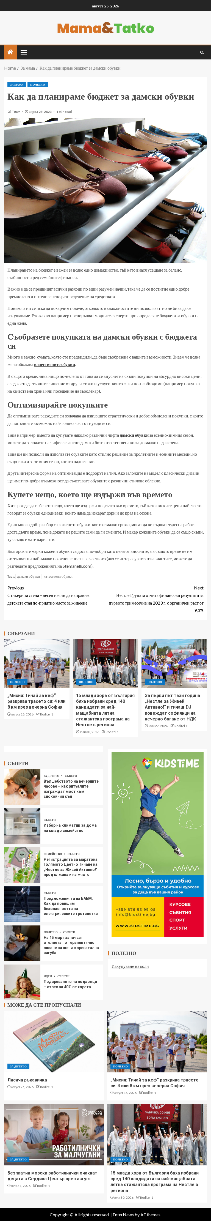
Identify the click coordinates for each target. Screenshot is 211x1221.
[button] (23, 52)
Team (16, 112)
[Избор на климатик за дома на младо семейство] (22, 826)
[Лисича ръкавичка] (54, 1041)
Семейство (53, 854)
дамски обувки (28, 576)
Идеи (48, 976)
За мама (16, 84)
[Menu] (23, 52)
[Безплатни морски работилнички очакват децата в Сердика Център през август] (54, 1134)
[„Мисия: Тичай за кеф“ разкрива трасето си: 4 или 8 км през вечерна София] (37, 663)
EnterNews (123, 1214)
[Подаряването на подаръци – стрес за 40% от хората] (22, 982)
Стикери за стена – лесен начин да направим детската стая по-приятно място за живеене (48, 595)
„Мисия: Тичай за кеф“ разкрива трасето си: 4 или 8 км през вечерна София (36, 701)
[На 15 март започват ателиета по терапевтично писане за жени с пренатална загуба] (22, 943)
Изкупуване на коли (130, 966)
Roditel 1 (46, 714)
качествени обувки (58, 576)
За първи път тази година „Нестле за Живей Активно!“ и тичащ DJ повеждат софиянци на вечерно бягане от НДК (172, 707)
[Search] (202, 52)
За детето (52, 775)
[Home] (10, 52)
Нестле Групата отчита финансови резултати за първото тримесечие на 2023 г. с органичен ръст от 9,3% (156, 599)
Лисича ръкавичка (27, 1080)
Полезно (37, 84)
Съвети (71, 775)
